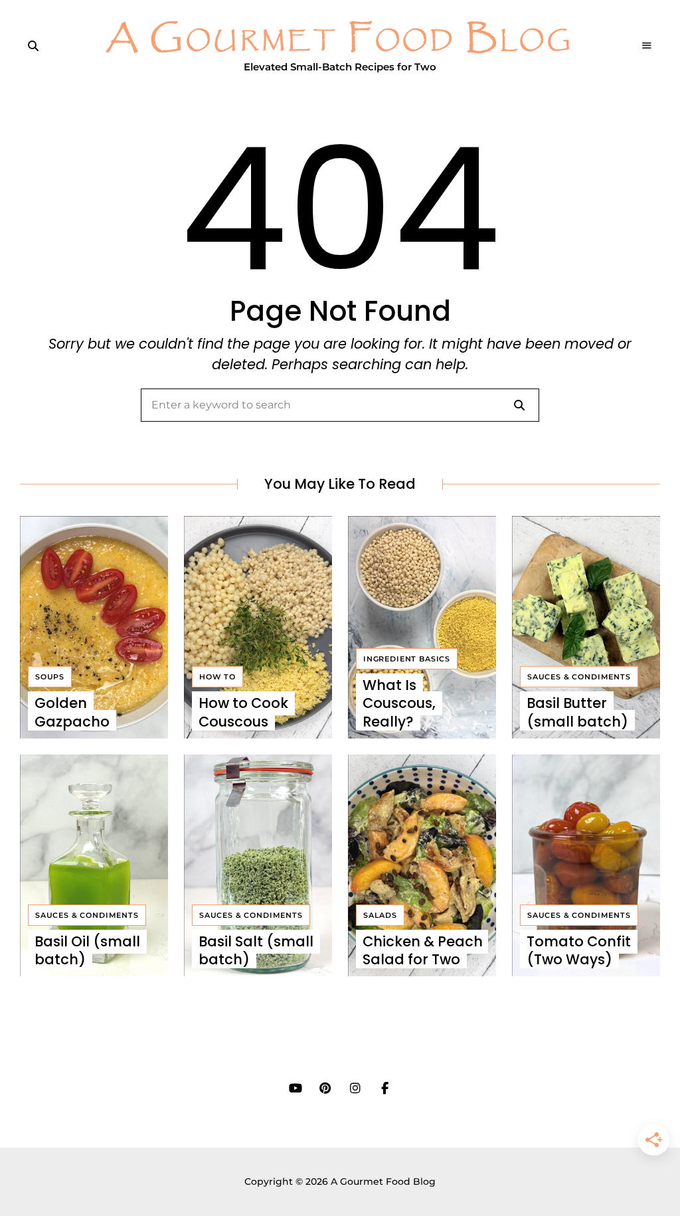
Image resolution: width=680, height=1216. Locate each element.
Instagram (355, 1088)
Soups (49, 676)
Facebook (385, 1088)
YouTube (295, 1088)
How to (217, 676)
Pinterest (325, 1088)
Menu (647, 46)
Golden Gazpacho (72, 712)
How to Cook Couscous (243, 712)
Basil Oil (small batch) (87, 950)
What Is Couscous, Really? (399, 703)
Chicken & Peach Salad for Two (423, 950)
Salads (380, 915)
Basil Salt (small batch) (256, 950)
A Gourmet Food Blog (340, 39)
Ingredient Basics (406, 658)
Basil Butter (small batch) (577, 712)
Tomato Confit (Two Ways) (579, 950)
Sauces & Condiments (579, 676)
